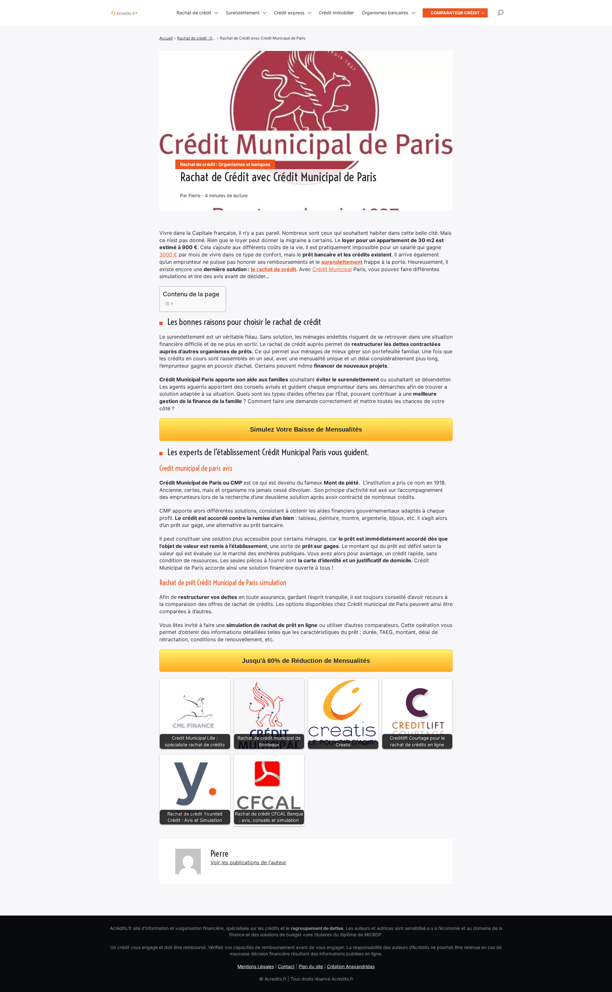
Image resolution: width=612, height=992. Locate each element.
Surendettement (242, 12)
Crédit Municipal (332, 269)
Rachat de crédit (194, 12)
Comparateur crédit (455, 12)
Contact (286, 966)
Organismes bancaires (385, 12)
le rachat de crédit (273, 269)
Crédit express (289, 12)
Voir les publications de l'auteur (248, 862)
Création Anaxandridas (351, 966)
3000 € (168, 254)
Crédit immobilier (336, 12)
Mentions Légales (255, 966)
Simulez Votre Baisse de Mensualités (306, 429)
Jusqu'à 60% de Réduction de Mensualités (306, 660)
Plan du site (311, 966)
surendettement (341, 262)
